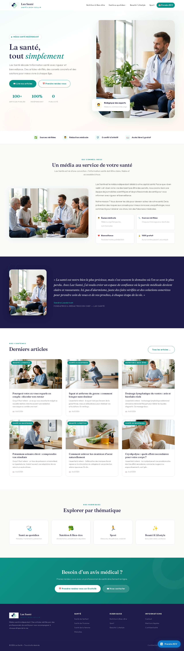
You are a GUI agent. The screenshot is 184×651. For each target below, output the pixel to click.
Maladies (78, 632)
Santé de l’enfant (81, 619)
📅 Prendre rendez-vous (54, 83)
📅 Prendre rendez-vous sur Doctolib (77, 588)
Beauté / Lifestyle (137, 5)
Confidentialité (151, 627)
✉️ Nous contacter (116, 588)
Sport (152, 5)
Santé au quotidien (117, 5)
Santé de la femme (82, 627)
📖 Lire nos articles (22, 83)
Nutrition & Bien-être (95, 5)
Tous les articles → (161, 349)
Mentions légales (152, 623)
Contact (148, 619)
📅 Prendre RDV (165, 5)
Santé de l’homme (81, 623)
